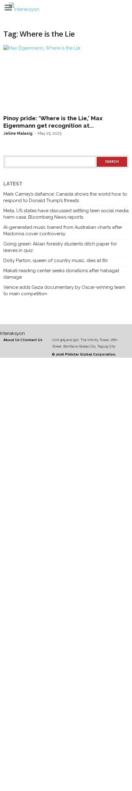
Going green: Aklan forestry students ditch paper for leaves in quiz (60, 247)
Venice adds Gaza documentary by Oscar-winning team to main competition (64, 290)
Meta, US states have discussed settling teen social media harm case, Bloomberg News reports (66, 214)
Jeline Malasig (18, 133)
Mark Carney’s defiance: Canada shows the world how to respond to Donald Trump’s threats (65, 197)
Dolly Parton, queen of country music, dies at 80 (55, 260)
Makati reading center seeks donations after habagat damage (61, 274)
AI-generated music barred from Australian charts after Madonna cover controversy (62, 231)
